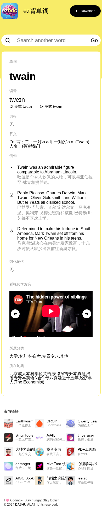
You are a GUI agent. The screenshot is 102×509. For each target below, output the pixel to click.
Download (88, 11)
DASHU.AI (22, 504)
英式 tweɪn (53, 106)
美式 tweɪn (23, 106)
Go (94, 40)
